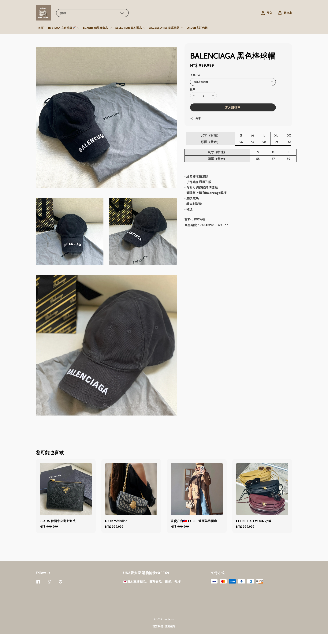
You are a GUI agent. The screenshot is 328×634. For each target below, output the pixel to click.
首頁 (41, 27)
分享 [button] (198, 118)
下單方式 (195, 74)
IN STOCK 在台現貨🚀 (62, 27)
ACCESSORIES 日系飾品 (164, 27)
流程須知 (170, 626)
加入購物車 (232, 107)
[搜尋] (122, 13)
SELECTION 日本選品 (128, 27)
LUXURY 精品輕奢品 (95, 27)
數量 (192, 89)
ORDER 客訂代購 (197, 27)
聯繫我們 (158, 626)
